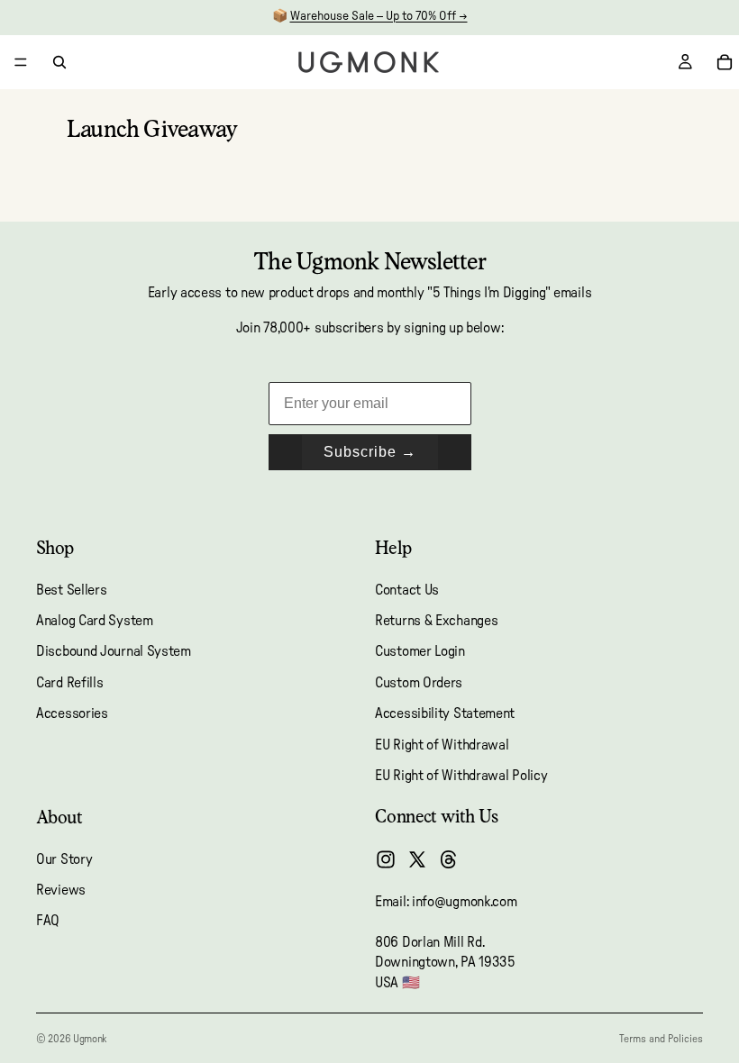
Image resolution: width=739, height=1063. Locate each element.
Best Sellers (71, 590)
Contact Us (407, 590)
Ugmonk (89, 1038)
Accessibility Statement (445, 713)
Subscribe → (370, 451)
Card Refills (69, 683)
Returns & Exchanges (436, 620)
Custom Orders (418, 683)
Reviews (61, 890)
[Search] (59, 62)
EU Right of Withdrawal (441, 744)
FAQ (47, 920)
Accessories (72, 713)
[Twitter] (417, 859)
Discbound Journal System (113, 651)
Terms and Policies (661, 1038)
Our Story (64, 859)
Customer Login (420, 651)
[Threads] (449, 859)
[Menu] (20, 62)
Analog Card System (94, 620)
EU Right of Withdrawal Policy (461, 775)
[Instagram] (386, 859)
